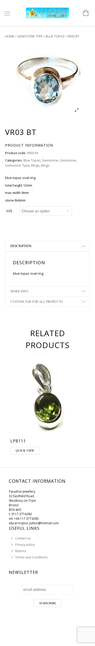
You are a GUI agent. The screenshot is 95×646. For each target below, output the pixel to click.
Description (20, 246)
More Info (19, 291)
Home (9, 36)
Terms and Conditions (31, 557)
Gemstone (50, 160)
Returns (20, 551)
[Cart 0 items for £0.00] (83, 13)
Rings (35, 165)
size (9, 211)
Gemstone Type (30, 36)
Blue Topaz (55, 36)
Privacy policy (25, 544)
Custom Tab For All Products (36, 301)
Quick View (25, 450)
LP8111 (18, 441)
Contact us (23, 538)
